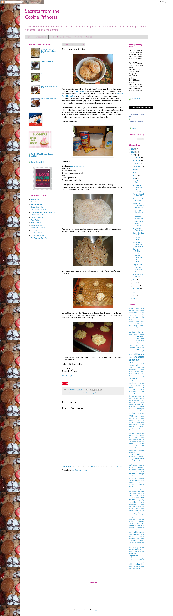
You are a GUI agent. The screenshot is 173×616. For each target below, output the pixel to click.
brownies (140, 339)
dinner (141, 394)
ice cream (133, 437)
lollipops (136, 448)
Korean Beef (45, 74)
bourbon (141, 334)
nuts (142, 472)
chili (142, 354)
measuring (132, 456)
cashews (131, 350)
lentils (138, 446)
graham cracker (136, 427)
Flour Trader (35, 220)
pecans (142, 487)
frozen (139, 413)
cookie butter (139, 371)
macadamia (132, 450)
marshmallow (134, 454)
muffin (131, 467)
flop (135, 409)
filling (142, 404)
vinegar (142, 558)
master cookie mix (80, 91)
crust (142, 389)
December (137, 157)
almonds (131, 310)
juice (130, 441)
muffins (141, 467)
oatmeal (84, 393)
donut (136, 398)
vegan (142, 551)
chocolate (138, 357)
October (136, 163)
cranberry (133, 383)
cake (131, 345)
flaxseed (131, 409)
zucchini (138, 568)
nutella (131, 471)
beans (136, 323)
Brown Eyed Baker (37, 207)
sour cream (140, 534)
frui (143, 413)
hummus (141, 435)
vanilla (137, 551)
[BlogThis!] (93, 390)
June (135, 175)
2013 (133, 155)
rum (143, 513)
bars (130, 323)
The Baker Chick (36, 233)
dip (136, 396)
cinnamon (140, 365)
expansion (137, 404)
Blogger (95, 610)
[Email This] (91, 390)
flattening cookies (136, 407)
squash (138, 538)
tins (143, 545)
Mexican (138, 459)
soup (135, 534)
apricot (136, 315)
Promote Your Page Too (136, 121)
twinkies (131, 551)
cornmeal (141, 381)
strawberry (132, 540)
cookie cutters (134, 374)
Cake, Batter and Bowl (38, 210)
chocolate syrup (139, 363)
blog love (140, 330)
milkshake (141, 461)
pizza (131, 493)
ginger (131, 422)
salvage (131, 517)
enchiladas (132, 402)
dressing (136, 400)
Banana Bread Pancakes (138, 200)
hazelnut (141, 431)
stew (142, 538)
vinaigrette (132, 558)
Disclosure (89, 37)
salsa (142, 515)
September (137, 166)
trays (133, 549)
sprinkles (132, 538)
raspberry (141, 504)
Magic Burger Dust (137, 182)
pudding (141, 500)
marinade (132, 452)
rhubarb (131, 508)
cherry (131, 354)
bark (137, 321)
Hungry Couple (36, 222)
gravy (135, 429)
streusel (141, 540)
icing (142, 437)
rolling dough (133, 510)
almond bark (140, 308)
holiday (131, 433)
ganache (131, 418)
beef (142, 323)
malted (138, 450)
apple (142, 313)
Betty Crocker (139, 326)
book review (133, 334)
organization (132, 476)
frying (137, 416)
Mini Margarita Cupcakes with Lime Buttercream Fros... (138, 267)
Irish (137, 439)
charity (142, 350)
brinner (131, 339)
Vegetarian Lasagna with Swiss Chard (138, 205)
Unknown (73, 389)
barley (142, 321)
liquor (130, 448)
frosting (132, 413)
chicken (137, 354)
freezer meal (135, 411)
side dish (133, 530)
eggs (142, 400)
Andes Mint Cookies (136, 238)
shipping (131, 527)
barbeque (132, 321)
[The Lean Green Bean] (42, 189)
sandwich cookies (136, 519)
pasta (138, 480)
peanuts (141, 485)
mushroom (132, 469)
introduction (132, 439)
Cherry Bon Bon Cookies (138, 234)
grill (139, 429)
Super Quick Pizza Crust (137, 229)
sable (130, 515)
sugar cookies (139, 543)
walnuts (141, 560)
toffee (130, 547)
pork (130, 495)
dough (131, 400)
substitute (132, 543)
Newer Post (67, 466)
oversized (141, 478)
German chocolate (136, 420)
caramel (137, 347)
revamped (141, 506)
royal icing (136, 513)
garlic (137, 418)
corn (136, 381)
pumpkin (132, 502)
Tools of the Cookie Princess (60, 37)
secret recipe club (136, 526)
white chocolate (136, 564)
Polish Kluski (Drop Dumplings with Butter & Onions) (48, 51)
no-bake (141, 469)
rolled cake (140, 508)
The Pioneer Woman (38, 235)
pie (130, 491)
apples (131, 315)
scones (131, 523)
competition (132, 369)
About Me (78, 37)
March (135, 283)
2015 (133, 149)
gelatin (142, 418)
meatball (141, 456)
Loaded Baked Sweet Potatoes (138, 223)
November (137, 160)
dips (139, 396)
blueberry (141, 332)
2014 (133, 152)
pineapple (141, 491)
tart (140, 545)
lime (142, 446)
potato (137, 495)
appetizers (133, 313)
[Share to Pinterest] (101, 390)
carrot (142, 347)
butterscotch (72, 393)
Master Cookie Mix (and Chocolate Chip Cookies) (138, 257)
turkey (142, 549)
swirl (135, 545)
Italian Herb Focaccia (48, 98)
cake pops (140, 345)
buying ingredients (136, 343)
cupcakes (132, 392)
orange (141, 474)
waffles (131, 560)
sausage (141, 521)
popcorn (141, 493)
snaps (130, 532)
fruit (131, 415)
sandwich (141, 517)
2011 (133, 295)
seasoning (140, 523)
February (136, 286)
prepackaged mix (93, 393)
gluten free (141, 424)
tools (139, 547)
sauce (131, 521)
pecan (131, 487)
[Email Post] (87, 389)
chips (130, 357)
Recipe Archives (41, 37)
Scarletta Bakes (36, 225)
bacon (137, 317)
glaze (130, 424)
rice (135, 508)
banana (141, 319)
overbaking (132, 478)
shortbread (140, 527)
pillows (134, 491)
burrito (131, 341)
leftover (131, 443)
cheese (132, 352)
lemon (142, 444)
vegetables (133, 556)
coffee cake (140, 367)
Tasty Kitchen (35, 230)
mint (135, 465)
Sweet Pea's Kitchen (38, 228)
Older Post (119, 466)
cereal (136, 350)
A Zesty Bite (35, 199)
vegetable (132, 553)
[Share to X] (96, 390)
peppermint (133, 489)
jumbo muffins (136, 441)
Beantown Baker (36, 204)
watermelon (132, 562)
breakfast (140, 336)
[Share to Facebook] (98, 390)
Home (29, 37)
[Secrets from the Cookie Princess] (130, 119)
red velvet (133, 506)
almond (131, 308)
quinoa (131, 504)
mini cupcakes (134, 463)
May (134, 178)
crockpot (132, 389)
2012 (133, 292)
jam (140, 439)
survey (131, 545)
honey (136, 435)
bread (131, 336)
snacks (141, 530)
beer (130, 326)
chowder (131, 365)
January (136, 289)
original (141, 476)
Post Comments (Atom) (79, 470)
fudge (142, 416)
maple (142, 450)
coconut (131, 367)
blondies (132, 332)
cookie (131, 372)
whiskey (141, 562)
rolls (140, 510)
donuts (142, 398)
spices (131, 536)
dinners (131, 396)
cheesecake (140, 352)
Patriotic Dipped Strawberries (138, 195)
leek (143, 441)
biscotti (131, 328)
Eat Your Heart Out (37, 217)
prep (142, 495)
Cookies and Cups (37, 215)
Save (66, 383)
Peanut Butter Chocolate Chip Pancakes (137, 188)
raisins (135, 504)
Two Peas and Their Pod (39, 238)
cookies (78, 393)
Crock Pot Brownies (48, 61)
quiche (142, 502)
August (135, 169)
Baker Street (35, 202)
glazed (135, 424)
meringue (131, 459)
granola (131, 429)
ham (135, 431)
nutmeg (137, 471)
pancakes (132, 480)
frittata (142, 411)
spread (142, 536)
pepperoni (141, 489)
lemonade (132, 446)
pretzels (132, 500)
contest (142, 369)
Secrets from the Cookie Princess (42, 14)
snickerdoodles (139, 532)
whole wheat (133, 566)
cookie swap (139, 376)
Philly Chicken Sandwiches (138, 211)
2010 (133, 298)
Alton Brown (140, 310)
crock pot (140, 387)
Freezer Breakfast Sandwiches (138, 217)
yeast (133, 568)
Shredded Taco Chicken (138, 275)
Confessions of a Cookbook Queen (43, 212)
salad (136, 515)
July (134, 172)
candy (131, 347)
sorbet (131, 534)
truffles (137, 549)
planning (136, 493)
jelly (143, 439)
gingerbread (140, 422)
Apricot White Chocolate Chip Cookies (138, 244)
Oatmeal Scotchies (137, 250)
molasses (141, 465)
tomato (135, 547)
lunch (142, 448)
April (135, 280)
